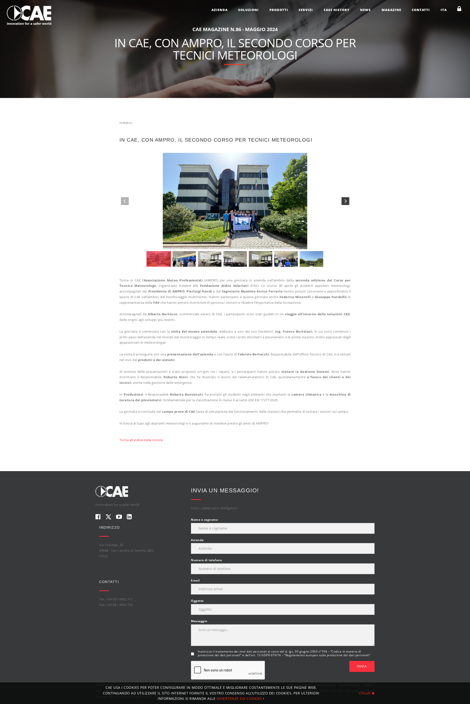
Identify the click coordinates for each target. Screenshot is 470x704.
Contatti (421, 10)
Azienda (220, 10)
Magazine (391, 10)
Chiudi (365, 693)
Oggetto (197, 601)
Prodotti (279, 10)
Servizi (306, 10)
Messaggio (199, 621)
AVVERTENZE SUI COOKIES (240, 698)
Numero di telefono (206, 560)
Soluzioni (248, 10)
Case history (337, 10)
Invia (362, 666)
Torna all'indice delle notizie (141, 440)
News (365, 10)
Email (195, 580)
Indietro (125, 123)
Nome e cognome (204, 520)
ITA (444, 10)
